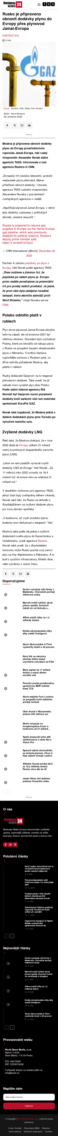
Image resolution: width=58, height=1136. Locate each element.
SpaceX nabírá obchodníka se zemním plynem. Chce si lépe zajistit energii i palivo (38, 753)
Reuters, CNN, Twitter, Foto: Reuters (27, 108)
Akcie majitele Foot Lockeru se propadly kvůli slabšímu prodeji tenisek (38, 699)
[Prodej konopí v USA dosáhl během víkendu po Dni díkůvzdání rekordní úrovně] (13, 897)
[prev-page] (4, 792)
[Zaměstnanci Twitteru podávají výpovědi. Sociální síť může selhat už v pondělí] (13, 911)
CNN (5, 305)
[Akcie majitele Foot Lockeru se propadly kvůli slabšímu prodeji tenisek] (11, 700)
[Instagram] (49, 4)
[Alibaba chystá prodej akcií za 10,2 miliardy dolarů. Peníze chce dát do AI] (11, 767)
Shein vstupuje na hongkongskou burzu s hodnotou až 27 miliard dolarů (35, 727)
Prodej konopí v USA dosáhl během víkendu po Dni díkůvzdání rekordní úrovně (37, 896)
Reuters (42, 541)
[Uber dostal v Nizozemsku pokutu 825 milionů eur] (11, 713)
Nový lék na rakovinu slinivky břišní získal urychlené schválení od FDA (38, 659)
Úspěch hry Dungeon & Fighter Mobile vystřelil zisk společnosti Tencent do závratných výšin (39, 924)
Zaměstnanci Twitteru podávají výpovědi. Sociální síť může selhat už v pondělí (39, 909)
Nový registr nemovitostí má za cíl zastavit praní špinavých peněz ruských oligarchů (39, 868)
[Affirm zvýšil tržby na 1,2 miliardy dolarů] (11, 619)
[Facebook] (44, 4)
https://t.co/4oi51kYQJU (17, 242)
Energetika (10, 35)
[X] (53, 4)
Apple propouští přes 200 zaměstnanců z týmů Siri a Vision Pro (37, 739)
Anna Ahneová (18, 113)
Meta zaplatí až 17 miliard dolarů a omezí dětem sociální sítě (36, 672)
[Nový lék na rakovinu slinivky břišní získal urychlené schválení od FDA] (11, 660)
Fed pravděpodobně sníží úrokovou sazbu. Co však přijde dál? (39, 882)
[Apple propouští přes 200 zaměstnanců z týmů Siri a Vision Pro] (11, 740)
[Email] (22, 125)
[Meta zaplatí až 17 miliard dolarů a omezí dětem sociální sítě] (11, 673)
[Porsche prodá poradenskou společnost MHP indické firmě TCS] (11, 687)
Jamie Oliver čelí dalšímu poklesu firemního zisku (36, 780)
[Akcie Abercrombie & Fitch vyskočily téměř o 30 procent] (11, 646)
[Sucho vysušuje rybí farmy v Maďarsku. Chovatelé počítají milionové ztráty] (11, 593)
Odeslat (29, 1105)
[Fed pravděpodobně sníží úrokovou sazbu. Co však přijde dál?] (13, 883)
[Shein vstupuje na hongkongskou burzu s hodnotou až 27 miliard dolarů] (11, 727)
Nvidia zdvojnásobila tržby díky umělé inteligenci (37, 632)
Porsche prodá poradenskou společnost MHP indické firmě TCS (38, 685)
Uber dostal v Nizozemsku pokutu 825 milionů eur (37, 713)
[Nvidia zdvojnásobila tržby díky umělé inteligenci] (11, 633)
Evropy (24, 445)
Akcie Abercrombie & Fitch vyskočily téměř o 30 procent (38, 646)
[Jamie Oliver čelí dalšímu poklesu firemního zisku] (11, 780)
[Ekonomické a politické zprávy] (13, 4)
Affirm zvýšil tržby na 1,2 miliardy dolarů (36, 619)
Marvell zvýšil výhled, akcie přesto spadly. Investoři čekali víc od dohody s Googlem (38, 606)
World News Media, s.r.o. (28, 1118)
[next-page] (10, 792)
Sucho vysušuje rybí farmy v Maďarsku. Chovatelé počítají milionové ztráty (39, 592)
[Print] (29, 125)
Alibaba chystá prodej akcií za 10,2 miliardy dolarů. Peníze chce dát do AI (38, 766)
